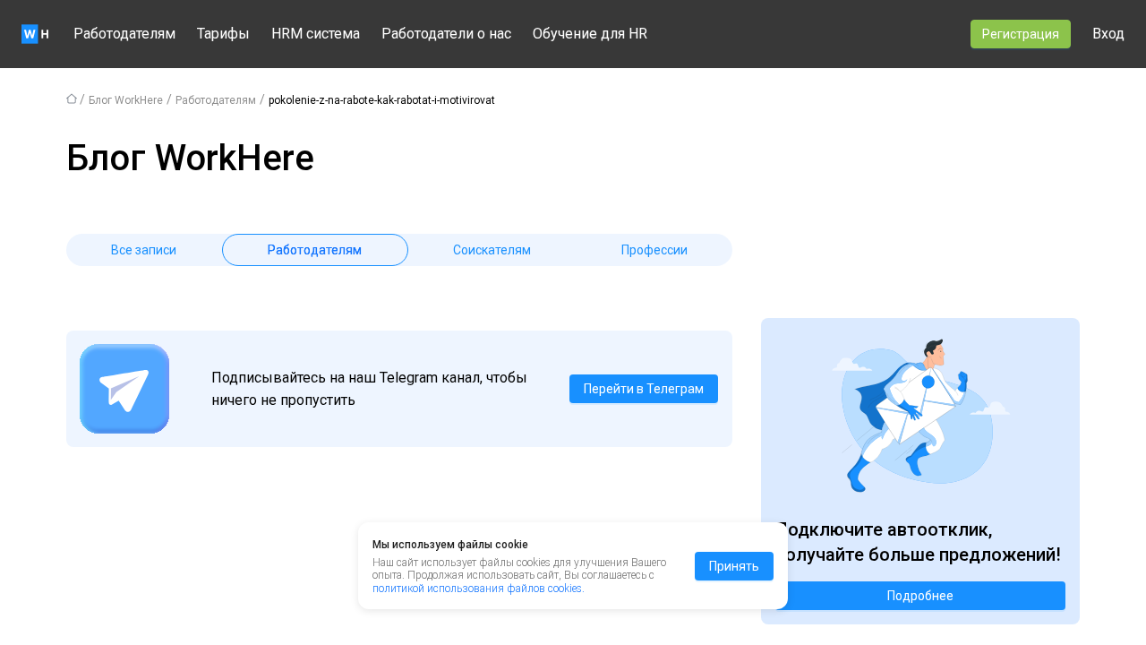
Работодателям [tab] (315, 250)
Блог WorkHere (126, 100)
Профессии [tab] (654, 250)
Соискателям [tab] (492, 250)
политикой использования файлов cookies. (478, 588)
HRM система (315, 33)
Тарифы (223, 33)
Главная (72, 98)
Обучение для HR (590, 33)
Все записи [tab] (143, 250)
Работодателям (124, 33)
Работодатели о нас (446, 33)
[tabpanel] (399, 287)
